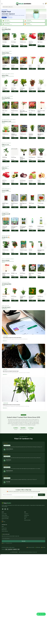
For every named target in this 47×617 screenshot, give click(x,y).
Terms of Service (5, 531)
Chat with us (42, 614)
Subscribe (23, 541)
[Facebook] (5, 509)
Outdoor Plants (4, 515)
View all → (3, 30)
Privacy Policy (4, 528)
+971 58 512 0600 (14, 552)
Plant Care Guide (27, 520)
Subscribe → (41, 494)
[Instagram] (8, 509)
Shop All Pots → (4, 17)
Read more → (5, 340)
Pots (2, 520)
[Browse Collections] (2, 4)
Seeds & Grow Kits (5, 518)
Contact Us (26, 513)
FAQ (25, 518)
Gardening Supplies (5, 516)
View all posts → (5, 308)
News (3, 526)
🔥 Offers (3, 521)
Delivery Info (26, 515)
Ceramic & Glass (9, 17)
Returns (25, 516)
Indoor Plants (4, 513)
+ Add (6, 46)
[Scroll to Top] (45, 611)
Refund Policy (4, 529)
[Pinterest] (3, 509)
